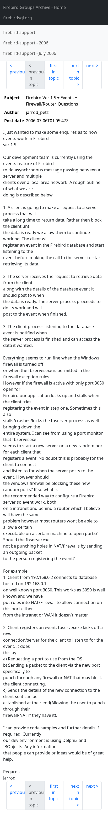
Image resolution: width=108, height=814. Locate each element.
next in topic (74, 72)
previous (17, 72)
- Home (34, 7)
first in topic (54, 72)
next (90, 65)
